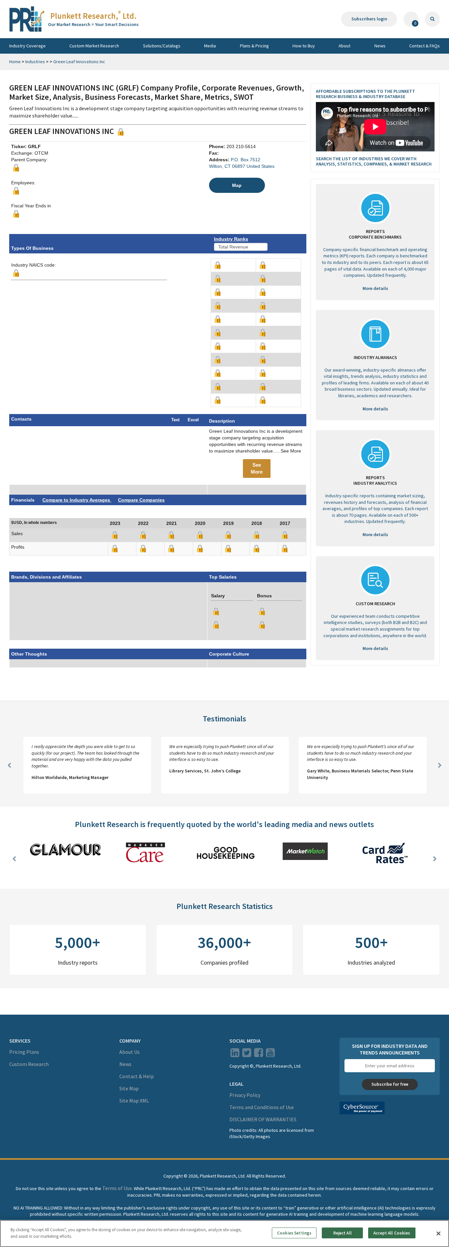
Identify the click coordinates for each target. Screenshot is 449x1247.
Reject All (342, 1233)
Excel (193, 419)
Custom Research (29, 1064)
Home (15, 62)
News (380, 46)
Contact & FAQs (424, 46)
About (344, 46)
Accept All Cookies (391, 1233)
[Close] (438, 1233)
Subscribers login (369, 19)
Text (175, 419)
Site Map (129, 1088)
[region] (224, 1233)
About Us (129, 1052)
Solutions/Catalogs (161, 46)
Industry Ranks (231, 239)
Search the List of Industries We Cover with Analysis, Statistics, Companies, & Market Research (374, 161)
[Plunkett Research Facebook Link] (258, 1054)
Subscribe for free (389, 1084)
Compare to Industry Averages (76, 500)
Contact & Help (136, 1076)
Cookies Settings (294, 1233)
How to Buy (304, 46)
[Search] (432, 19)
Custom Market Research (94, 46)
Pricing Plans (24, 1052)
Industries (35, 62)
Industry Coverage (27, 46)
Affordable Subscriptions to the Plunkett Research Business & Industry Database (365, 94)
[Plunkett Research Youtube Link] (270, 1054)
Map (237, 185)
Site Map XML (134, 1100)
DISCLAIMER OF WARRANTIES (262, 1119)
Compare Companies (141, 500)
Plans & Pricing (254, 46)
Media (210, 46)
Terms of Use (117, 1188)
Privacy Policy (244, 1095)
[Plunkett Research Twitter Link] (247, 1054)
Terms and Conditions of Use (261, 1107)
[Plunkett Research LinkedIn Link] (234, 1054)
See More (257, 468)
